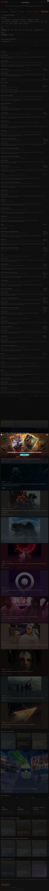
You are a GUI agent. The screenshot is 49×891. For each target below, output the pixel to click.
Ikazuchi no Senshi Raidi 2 (7, 95)
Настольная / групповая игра (19, 241)
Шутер (5, 140)
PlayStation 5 (7, 19)
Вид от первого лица (10, 52)
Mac (46, 21)
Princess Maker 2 (5, 121)
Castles (2, 353)
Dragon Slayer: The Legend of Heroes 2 (10, 298)
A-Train (2, 174)
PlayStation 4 (30, 19)
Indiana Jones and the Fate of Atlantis (10, 247)
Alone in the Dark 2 (5, 165)
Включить (23, 889)
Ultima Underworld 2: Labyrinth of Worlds (10, 156)
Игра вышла (11, 34)
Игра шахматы (38, 241)
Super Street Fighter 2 (6, 103)
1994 (23, 30)
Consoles (26, 23)
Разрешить (25, 12)
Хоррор (16, 114)
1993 (19, 30)
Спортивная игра (17, 281)
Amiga (10, 23)
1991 (12, 30)
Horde (2, 370)
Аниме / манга (17, 52)
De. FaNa (3, 361)
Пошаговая (40, 96)
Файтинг (5, 104)
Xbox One (37, 19)
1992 (16, 30)
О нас (10, 879)
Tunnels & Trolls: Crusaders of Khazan (9, 148)
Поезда (24, 175)
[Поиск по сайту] (41, 2)
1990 (8, 30)
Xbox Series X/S (15, 19)
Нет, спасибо (25, 15)
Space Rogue (4, 336)
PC (2, 19)
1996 (31, 30)
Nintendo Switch (14, 21)
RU (46, 879)
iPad (7, 23)
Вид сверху (16, 87)
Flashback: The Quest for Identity (8, 138)
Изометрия (28, 114)
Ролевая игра (3, 62)
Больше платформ (5, 25)
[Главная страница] (4, 1)
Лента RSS (42, 879)
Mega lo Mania (4, 387)
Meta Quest (37, 21)
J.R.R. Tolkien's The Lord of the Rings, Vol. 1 (11, 182)
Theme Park (3, 85)
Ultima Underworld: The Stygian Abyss (10, 231)
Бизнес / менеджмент (9, 87)
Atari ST (15, 23)
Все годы (3, 30)
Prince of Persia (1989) (6, 326)
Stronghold (3, 78)
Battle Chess (4, 239)
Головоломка (14, 140)
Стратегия (8, 62)
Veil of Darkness (4, 112)
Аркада (2, 201)
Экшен (6, 70)
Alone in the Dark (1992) (6, 288)
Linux (3, 23)
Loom (2, 254)
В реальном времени (12, 265)
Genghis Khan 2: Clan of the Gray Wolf (9, 307)
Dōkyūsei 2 (3, 51)
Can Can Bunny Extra (6, 208)
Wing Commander (5, 69)
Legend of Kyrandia (5, 378)
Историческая (27, 355)
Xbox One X (23, 19)
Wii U (42, 21)
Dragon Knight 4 (4, 61)
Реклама (6, 879)
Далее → (37, 45)
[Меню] (47, 1)
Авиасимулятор (11, 70)
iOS (20, 21)
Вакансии (18, 879)
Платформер (8, 140)
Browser (20, 23)
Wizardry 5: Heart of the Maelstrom (9, 345)
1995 (27, 30)
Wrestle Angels (4, 280)
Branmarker (3, 130)
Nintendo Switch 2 (5, 21)
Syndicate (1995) (5, 264)
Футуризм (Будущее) (26, 70)
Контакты (23, 879)
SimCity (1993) (4, 190)
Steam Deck (30, 21)
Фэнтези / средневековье (29, 62)
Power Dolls (3, 317)
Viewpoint (3, 199)
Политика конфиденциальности (32, 879)
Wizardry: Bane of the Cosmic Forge (9, 272)
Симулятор (3, 70)
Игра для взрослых (23, 52)
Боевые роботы (26, 318)
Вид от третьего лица (15, 62)
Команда (14, 879)
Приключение (3, 52)
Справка (2, 879)
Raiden (2, 224)
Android (24, 21)
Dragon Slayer (4, 216)
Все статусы (4, 34)
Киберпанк (19, 140)
